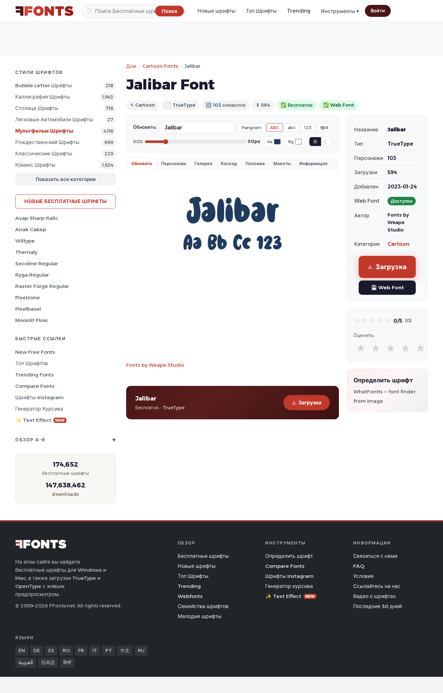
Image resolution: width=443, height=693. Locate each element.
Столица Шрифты (36, 108)
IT (94, 650)
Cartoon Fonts (160, 66)
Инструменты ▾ (340, 11)
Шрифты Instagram (39, 397)
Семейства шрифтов (203, 606)
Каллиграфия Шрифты (42, 97)
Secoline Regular (36, 263)
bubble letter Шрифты (43, 85)
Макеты (282, 163)
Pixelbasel (28, 309)
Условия (363, 576)
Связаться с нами (375, 556)
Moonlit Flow (31, 320)
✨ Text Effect (40, 420)
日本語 (48, 662)
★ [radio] (361, 348)
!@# (324, 127)
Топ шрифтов (31, 363)
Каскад (229, 163)
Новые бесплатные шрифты (65, 201)
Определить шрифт (289, 556)
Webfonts (190, 596)
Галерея (203, 163)
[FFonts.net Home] (44, 11)
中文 (124, 650)
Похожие (255, 163)
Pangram (251, 127)
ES (51, 650)
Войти (378, 11)
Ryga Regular (32, 275)
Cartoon (398, 244)
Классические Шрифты (43, 153)
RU (141, 650)
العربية (25, 662)
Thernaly (26, 252)
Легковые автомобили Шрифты (54, 119)
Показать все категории (66, 179)
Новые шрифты (216, 11)
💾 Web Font (387, 287)
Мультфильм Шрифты (44, 131)
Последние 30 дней (377, 606)
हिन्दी (67, 662)
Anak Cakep (30, 229)
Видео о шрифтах (374, 596)
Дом (131, 66)
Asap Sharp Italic (36, 218)
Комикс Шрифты (35, 165)
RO (66, 650)
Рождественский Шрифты (47, 142)
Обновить (141, 163)
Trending (298, 11)
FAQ (358, 566)
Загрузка (309, 403)
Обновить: (145, 127)
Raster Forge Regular (42, 286)
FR (81, 650)
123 (307, 127)
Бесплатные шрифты (203, 556)
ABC (274, 127)
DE (36, 650)
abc (292, 127)
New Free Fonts (35, 352)
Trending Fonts (34, 375)
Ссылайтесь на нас (377, 586)
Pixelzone (27, 297)
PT (108, 650)
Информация (313, 163)
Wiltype (25, 241)
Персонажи (173, 163)
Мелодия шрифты (200, 616)
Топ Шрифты (261, 11)
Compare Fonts (34, 386)
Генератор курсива (39, 409)
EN (21, 650)
